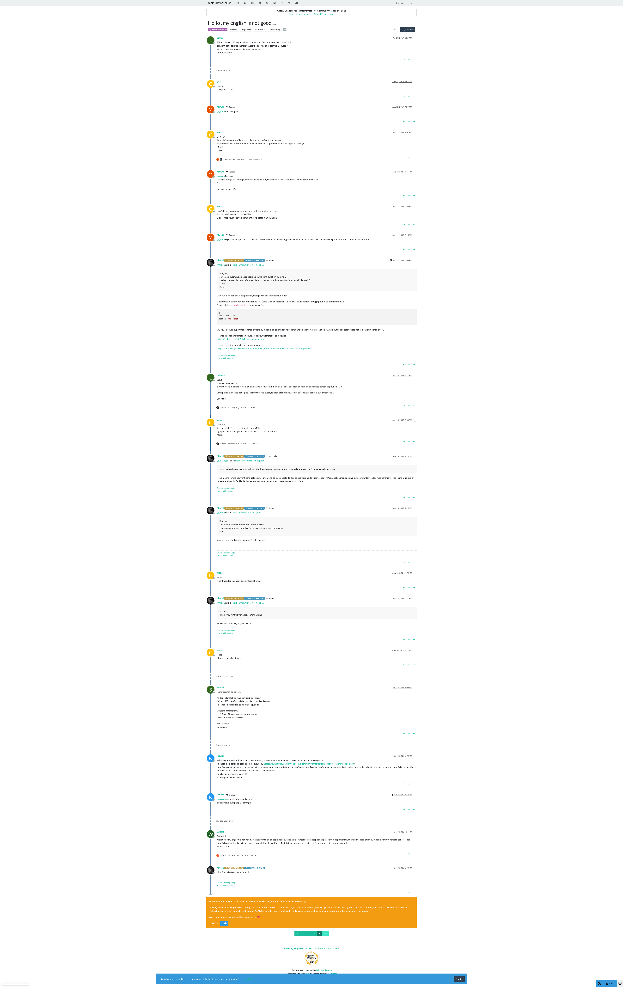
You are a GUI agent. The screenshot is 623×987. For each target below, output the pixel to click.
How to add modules (225, 358)
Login (224, 923)
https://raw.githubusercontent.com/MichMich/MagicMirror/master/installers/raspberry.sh (308, 763)
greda (219, 81)
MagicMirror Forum (218, 3)
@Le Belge (273, 456)
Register (214, 923)
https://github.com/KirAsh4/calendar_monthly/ (240, 339)
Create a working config (226, 355)
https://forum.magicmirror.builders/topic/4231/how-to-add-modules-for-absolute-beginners (263, 348)
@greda (231, 107)
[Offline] (212, 262)
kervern (220, 756)
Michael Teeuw (324, 970)
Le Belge (221, 38)
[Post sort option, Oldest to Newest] (395, 29)
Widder (220, 832)
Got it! (459, 979)
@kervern (232, 795)
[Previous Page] (297, 933)
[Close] (413, 901)
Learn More (248, 979)
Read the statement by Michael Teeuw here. (311, 14)
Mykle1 (220, 260)
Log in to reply (408, 29)
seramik (220, 687)
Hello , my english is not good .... (248, 264)
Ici (218, 546)
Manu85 (220, 107)
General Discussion (219, 30)
